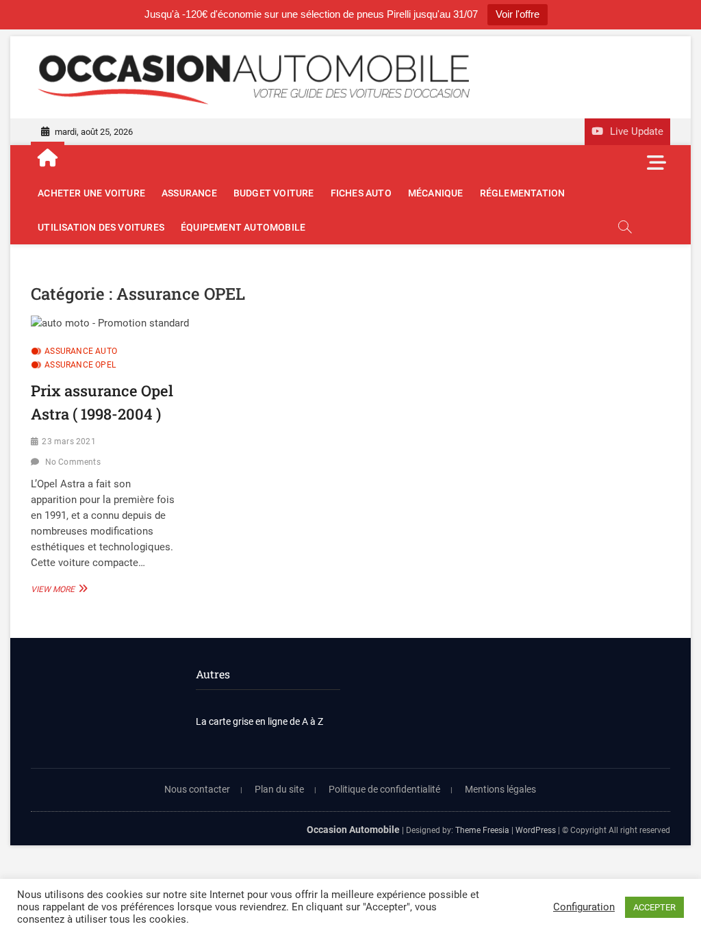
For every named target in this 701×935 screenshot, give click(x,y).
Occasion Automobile (353, 829)
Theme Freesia (482, 830)
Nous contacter (197, 789)
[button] (110, 323)
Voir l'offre (517, 14)
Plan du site (279, 789)
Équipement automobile (243, 227)
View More (57, 588)
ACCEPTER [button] (654, 907)
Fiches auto (361, 193)
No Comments (73, 462)
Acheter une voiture (91, 193)
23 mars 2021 (68, 441)
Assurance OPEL (80, 365)
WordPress (535, 830)
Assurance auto (80, 351)
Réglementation (522, 193)
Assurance (189, 193)
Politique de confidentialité (384, 789)
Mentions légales (500, 789)
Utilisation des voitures (101, 227)
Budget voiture (273, 193)
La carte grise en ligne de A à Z (259, 721)
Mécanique (435, 193)
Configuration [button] (584, 907)
